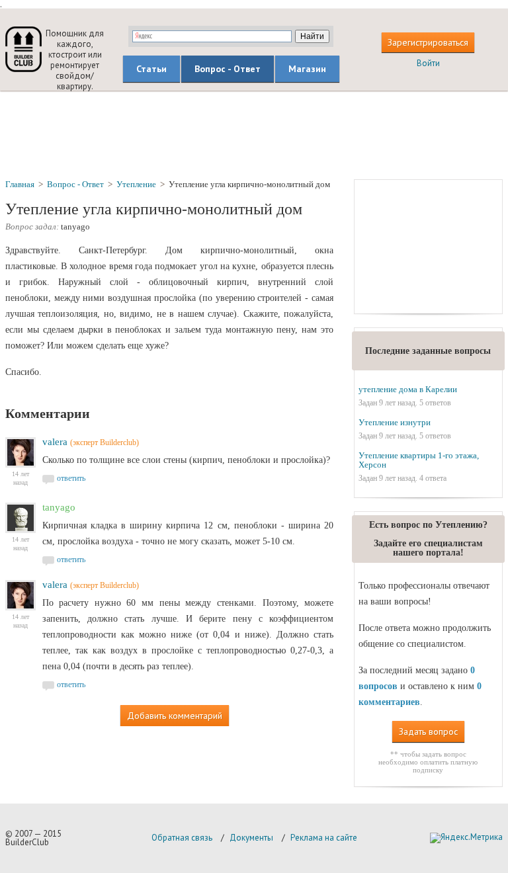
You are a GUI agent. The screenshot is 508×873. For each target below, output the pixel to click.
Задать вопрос (428, 731)
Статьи (151, 69)
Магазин (307, 69)
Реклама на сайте (323, 837)
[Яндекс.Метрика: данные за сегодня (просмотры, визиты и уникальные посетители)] (466, 838)
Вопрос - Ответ (227, 69)
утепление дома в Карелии (408, 389)
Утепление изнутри (395, 422)
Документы (251, 837)
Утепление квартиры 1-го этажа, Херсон (419, 460)
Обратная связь (181, 837)
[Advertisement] (254, 134)
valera (54, 441)
